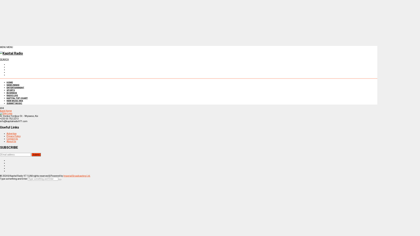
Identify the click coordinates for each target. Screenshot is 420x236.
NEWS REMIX (13, 85)
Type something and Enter (13, 178)
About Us (11, 141)
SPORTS (11, 90)
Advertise (12, 133)
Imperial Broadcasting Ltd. (76, 176)
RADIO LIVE (12, 95)
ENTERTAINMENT (15, 87)
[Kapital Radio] (11, 53)
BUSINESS (12, 93)
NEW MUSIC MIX (15, 100)
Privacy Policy (14, 136)
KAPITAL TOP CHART (17, 98)
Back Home (6, 110)
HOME (10, 82)
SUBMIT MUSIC (14, 103)
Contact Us (12, 139)
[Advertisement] (98, 23)
